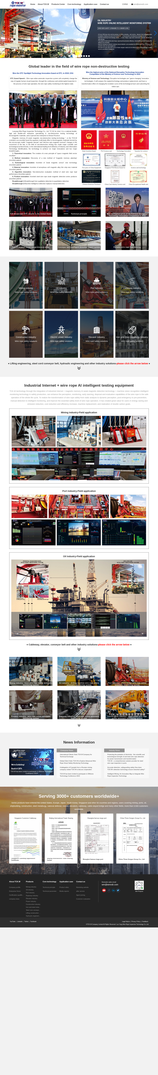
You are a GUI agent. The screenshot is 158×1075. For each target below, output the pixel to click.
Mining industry (31, 887)
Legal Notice (126, 921)
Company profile (14, 887)
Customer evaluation (83, 899)
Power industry (31, 901)
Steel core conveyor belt (34, 910)
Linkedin (19, 921)
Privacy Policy (135, 921)
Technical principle (49, 887)
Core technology (74, 4)
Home (32, 4)
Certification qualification (17, 895)
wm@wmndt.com (141, 4)
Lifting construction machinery (36, 913)
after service (80, 891)
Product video (64, 887)
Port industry (30, 893)
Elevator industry (31, 898)
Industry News (114, 750)
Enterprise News (67, 750)
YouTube (12, 921)
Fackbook (33, 921)
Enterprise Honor (15, 891)
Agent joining (80, 895)
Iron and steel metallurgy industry (37, 907)
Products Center (58, 4)
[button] (2, 33)
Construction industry (33, 904)
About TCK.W (43, 4)
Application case (90, 4)
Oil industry (30, 890)
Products (29, 882)
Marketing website (82, 887)
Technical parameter (50, 891)
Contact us (104, 4)
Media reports (64, 891)
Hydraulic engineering (33, 916)
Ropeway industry (32, 895)
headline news (19, 750)
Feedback (145, 921)
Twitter (26, 921)
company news (14, 899)
